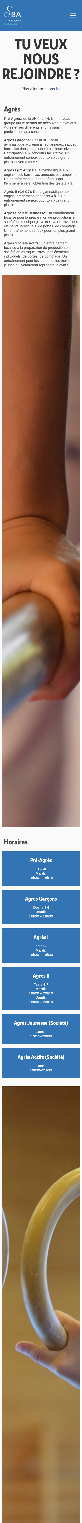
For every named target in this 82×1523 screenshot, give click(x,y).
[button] (73, 15)
